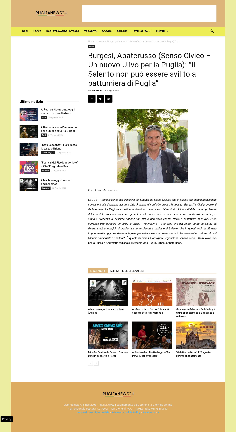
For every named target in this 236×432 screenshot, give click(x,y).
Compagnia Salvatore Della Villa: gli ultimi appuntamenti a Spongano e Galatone (195, 313)
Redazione (97, 90)
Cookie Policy (131, 412)
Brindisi (122, 31)
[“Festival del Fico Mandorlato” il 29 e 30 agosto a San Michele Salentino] (29, 167)
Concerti (45, 188)
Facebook (149, 412)
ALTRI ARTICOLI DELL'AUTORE (127, 270)
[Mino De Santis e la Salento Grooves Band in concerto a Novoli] (108, 335)
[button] (212, 31)
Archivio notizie (99, 412)
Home (91, 41)
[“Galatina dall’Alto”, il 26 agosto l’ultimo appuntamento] (196, 335)
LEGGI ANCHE (98, 270)
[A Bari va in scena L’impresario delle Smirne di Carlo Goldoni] (29, 131)
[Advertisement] (149, 13)
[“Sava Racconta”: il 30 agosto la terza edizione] (29, 149)
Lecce (37, 31)
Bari (25, 31)
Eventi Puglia (48, 152)
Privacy (116, 412)
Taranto (90, 31)
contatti (82, 412)
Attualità (140, 31)
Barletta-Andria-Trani (62, 31)
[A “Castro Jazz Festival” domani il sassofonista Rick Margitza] (152, 292)
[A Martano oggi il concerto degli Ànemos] (108, 292)
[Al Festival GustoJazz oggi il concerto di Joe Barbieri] (29, 114)
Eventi (160, 31)
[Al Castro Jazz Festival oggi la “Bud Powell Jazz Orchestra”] (152, 335)
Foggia (107, 31)
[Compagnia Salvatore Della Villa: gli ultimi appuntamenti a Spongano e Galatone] (196, 292)
